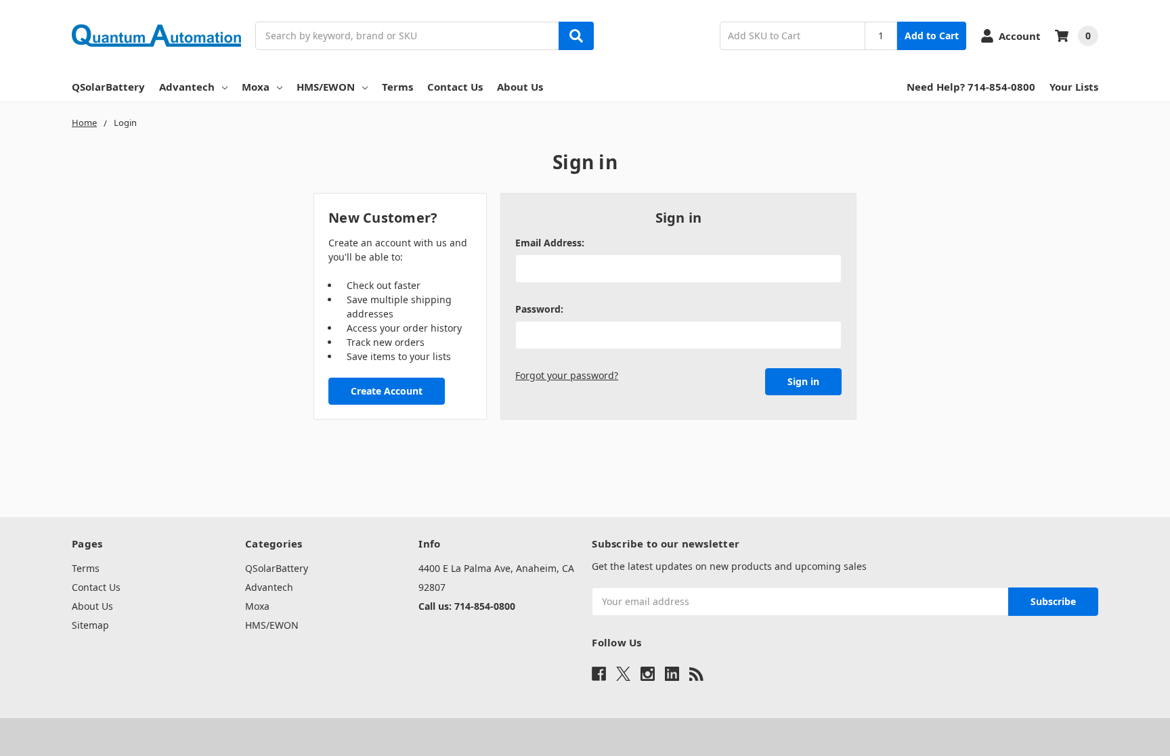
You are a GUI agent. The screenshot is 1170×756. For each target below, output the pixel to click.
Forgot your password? (566, 375)
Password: (539, 309)
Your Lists (1073, 86)
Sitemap (90, 625)
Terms (397, 86)
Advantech (187, 86)
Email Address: (549, 242)
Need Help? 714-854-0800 (971, 86)
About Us (520, 86)
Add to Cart (932, 35)
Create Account (386, 390)
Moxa (255, 86)
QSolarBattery (108, 86)
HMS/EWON (326, 86)
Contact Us (455, 86)
